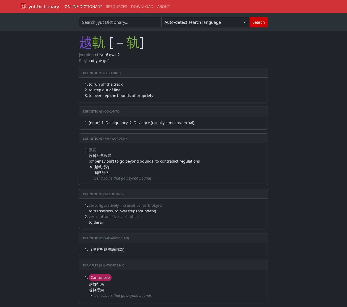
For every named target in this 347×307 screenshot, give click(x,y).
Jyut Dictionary (42, 6)
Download (142, 6)
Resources (116, 6)
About (163, 6)
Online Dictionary (83, 6)
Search (259, 22)
